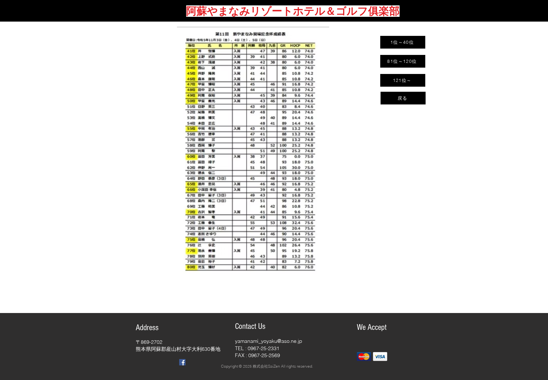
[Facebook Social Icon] (182, 362)
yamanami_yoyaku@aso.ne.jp (268, 341)
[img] (364, 356)
